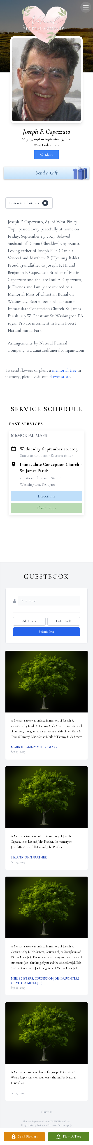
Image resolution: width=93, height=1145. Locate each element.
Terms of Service (56, 1125)
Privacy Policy (36, 1125)
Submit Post (46, 631)
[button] (46, 681)
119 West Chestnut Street (40, 478)
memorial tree (64, 370)
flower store (59, 376)
